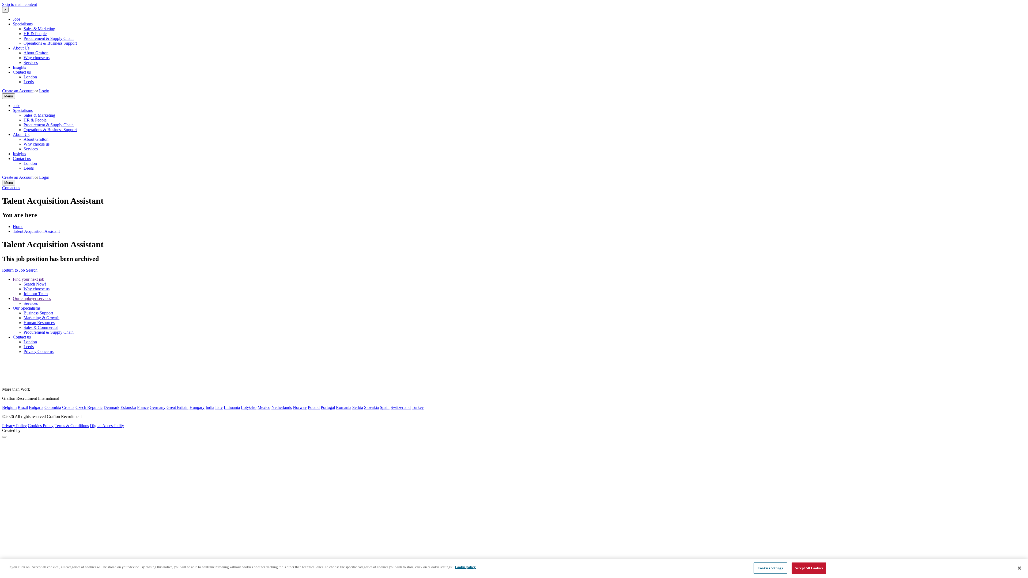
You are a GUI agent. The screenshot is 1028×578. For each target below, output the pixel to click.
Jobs (16, 19)
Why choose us (37, 57)
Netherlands (281, 407)
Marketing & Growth (41, 317)
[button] (4, 437)
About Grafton (36, 53)
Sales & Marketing (39, 28)
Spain (385, 407)
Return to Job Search (19, 270)
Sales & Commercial (41, 327)
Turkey (418, 407)
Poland (314, 407)
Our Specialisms (26, 308)
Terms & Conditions (72, 425)
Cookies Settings (770, 568)
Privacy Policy (14, 425)
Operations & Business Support (50, 43)
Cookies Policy (41, 425)
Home (18, 226)
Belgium (9, 407)
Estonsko (128, 407)
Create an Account (17, 91)
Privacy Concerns (39, 351)
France (143, 407)
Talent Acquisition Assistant (36, 231)
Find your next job (28, 279)
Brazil (23, 407)
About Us (21, 48)
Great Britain (177, 407)
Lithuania (232, 407)
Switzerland (401, 407)
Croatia (68, 407)
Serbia (357, 407)
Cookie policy (465, 567)
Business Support (38, 313)
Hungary (197, 407)
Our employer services (32, 298)
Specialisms (23, 24)
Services (31, 62)
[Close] (1019, 568)
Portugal (328, 407)
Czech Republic (89, 407)
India (210, 407)
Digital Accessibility (107, 425)
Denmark (111, 407)
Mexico (264, 407)
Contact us (22, 72)
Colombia (52, 407)
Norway (300, 407)
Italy (219, 407)
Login (44, 91)
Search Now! (35, 284)
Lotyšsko (248, 407)
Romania (343, 407)
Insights (19, 67)
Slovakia (371, 407)
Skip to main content (19, 4)
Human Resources (39, 322)
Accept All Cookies (809, 568)
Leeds (29, 81)
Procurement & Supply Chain (49, 38)
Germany (157, 407)
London (30, 77)
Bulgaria (36, 407)
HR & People (35, 33)
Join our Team (36, 293)
